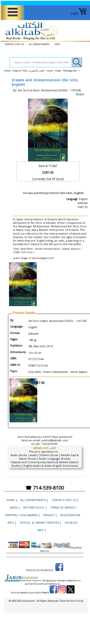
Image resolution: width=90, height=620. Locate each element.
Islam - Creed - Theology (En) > (63, 70)
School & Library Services (39, 522)
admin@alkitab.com (55, 440)
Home (7, 70)
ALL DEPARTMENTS (39, 44)
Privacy (48, 515)
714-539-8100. (49, 444)
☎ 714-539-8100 (45, 487)
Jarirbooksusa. (52, 583)
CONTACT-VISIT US (14, 44)
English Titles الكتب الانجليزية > (30, 70)
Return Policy (33, 507)
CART (74, 14)
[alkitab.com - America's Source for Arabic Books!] (30, 40)
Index (14, 507)
